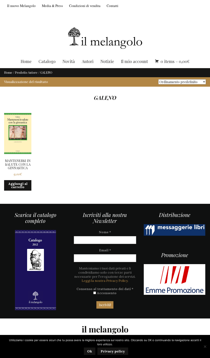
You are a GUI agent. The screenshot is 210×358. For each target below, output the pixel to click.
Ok (89, 351)
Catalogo (47, 61)
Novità (69, 61)
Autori (88, 61)
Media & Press (52, 5)
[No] (205, 346)
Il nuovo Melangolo (21, 5)
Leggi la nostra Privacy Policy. (105, 281)
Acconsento (106, 293)
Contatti (112, 5)
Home (26, 61)
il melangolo (105, 329)
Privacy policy (113, 351)
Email (105, 250)
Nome (105, 232)
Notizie (107, 61)
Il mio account (134, 61)
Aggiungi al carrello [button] (17, 185)
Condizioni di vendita (84, 5)
